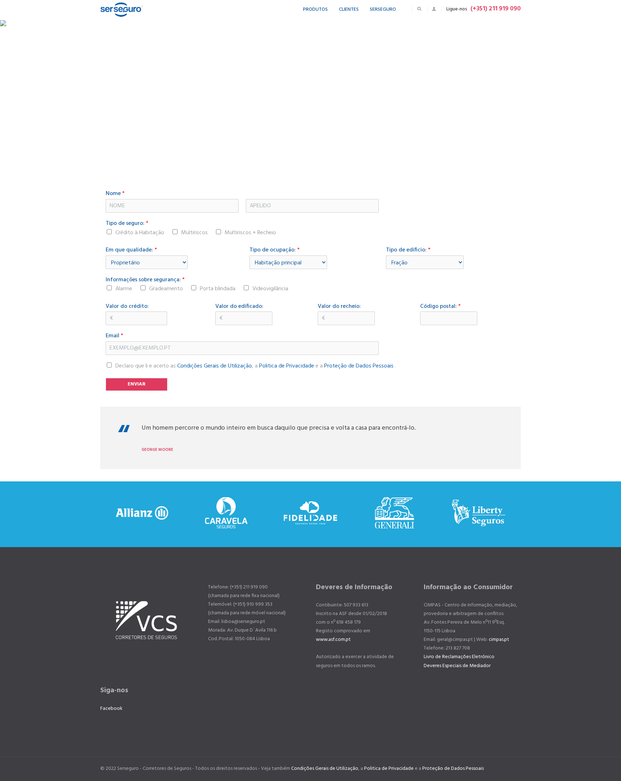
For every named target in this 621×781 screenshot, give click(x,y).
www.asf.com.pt (333, 640)
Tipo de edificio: (408, 250)
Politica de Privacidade (286, 366)
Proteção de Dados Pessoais (359, 366)
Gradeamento (166, 289)
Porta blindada (217, 289)
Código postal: (440, 306)
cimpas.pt (499, 640)
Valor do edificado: (239, 306)
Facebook (111, 708)
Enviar (137, 384)
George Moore (157, 450)
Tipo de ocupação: (274, 250)
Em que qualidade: (131, 250)
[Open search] (419, 8)
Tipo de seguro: (127, 223)
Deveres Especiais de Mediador (457, 666)
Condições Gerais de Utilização (214, 366)
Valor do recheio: (339, 306)
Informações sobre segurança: (145, 280)
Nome (115, 194)
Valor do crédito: (127, 306)
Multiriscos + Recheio (250, 232)
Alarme (123, 289)
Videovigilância (270, 289)
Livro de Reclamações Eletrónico (459, 657)
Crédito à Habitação (139, 232)
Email (114, 336)
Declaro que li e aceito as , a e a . (255, 366)
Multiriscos (194, 232)
